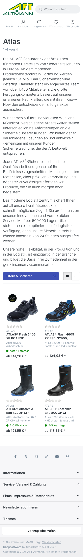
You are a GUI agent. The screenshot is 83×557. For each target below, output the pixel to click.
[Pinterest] (67, 456)
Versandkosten (51, 542)
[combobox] (57, 9)
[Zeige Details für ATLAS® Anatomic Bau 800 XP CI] (61, 380)
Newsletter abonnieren (20, 507)
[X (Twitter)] (26, 456)
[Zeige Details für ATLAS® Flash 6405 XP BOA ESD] (22, 306)
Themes (9, 519)
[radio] (67, 276)
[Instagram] (36, 456)
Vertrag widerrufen (42, 531)
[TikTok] (46, 456)
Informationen (14, 473)
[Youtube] (57, 456)
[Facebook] (15, 456)
